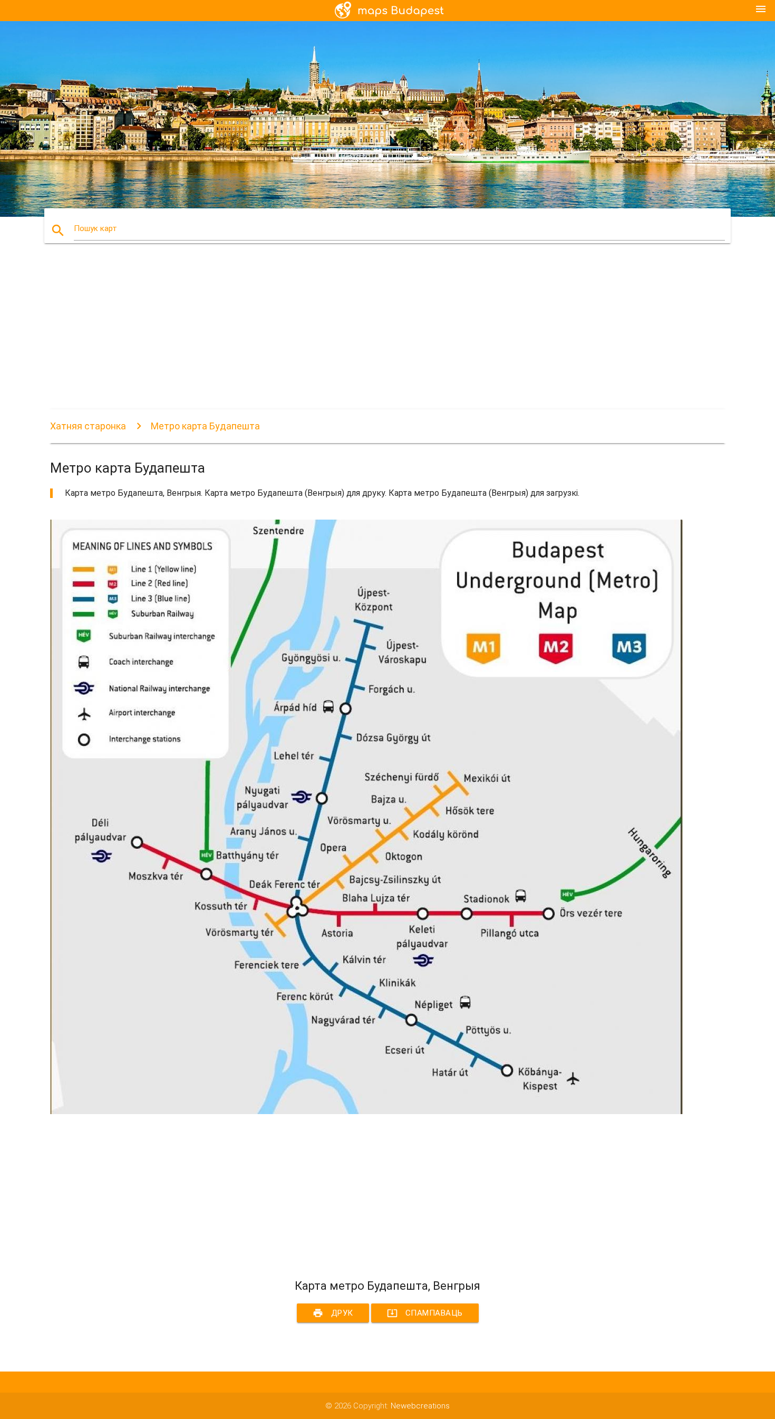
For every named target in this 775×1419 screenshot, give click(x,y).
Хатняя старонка (88, 426)
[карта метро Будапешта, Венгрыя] (366, 1111)
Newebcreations (420, 1406)
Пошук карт (95, 228)
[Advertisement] (366, 335)
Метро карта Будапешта (205, 426)
